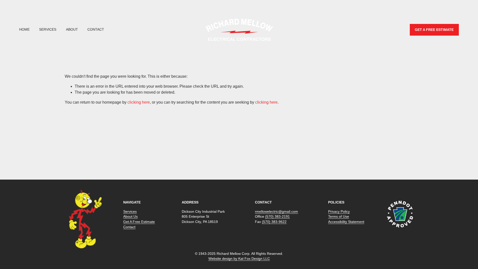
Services (47, 29)
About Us (130, 216)
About (72, 29)
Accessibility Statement (346, 222)
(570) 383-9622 (274, 222)
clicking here (138, 102)
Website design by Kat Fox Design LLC (239, 259)
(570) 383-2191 (277, 216)
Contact (95, 29)
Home (24, 29)
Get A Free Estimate (139, 222)
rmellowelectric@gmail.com (276, 211)
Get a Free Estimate (434, 30)
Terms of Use (338, 216)
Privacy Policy (339, 211)
